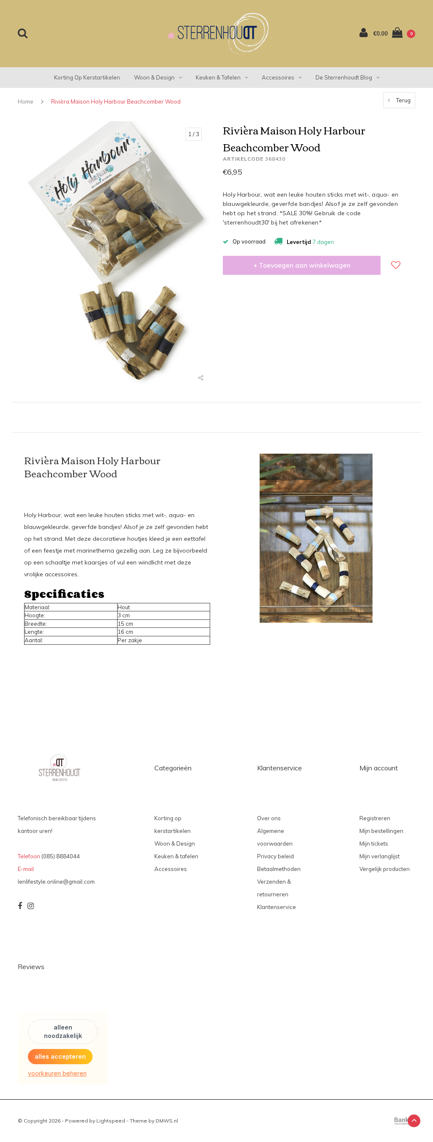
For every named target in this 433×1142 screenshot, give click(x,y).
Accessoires (278, 77)
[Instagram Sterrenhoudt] (30, 906)
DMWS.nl (167, 1120)
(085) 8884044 (60, 856)
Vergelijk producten (384, 868)
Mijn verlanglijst (379, 856)
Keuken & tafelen (218, 77)
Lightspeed (110, 1120)
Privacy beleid (275, 856)
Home (25, 101)
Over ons (269, 818)
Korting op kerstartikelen (87, 77)
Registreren (374, 818)
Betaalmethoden (279, 868)
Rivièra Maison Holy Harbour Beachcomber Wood (116, 101)
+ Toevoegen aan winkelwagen (302, 265)
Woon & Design (154, 77)
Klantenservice (276, 907)
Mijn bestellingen (381, 830)
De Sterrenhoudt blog (343, 77)
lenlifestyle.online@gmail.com (56, 881)
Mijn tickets (373, 843)
